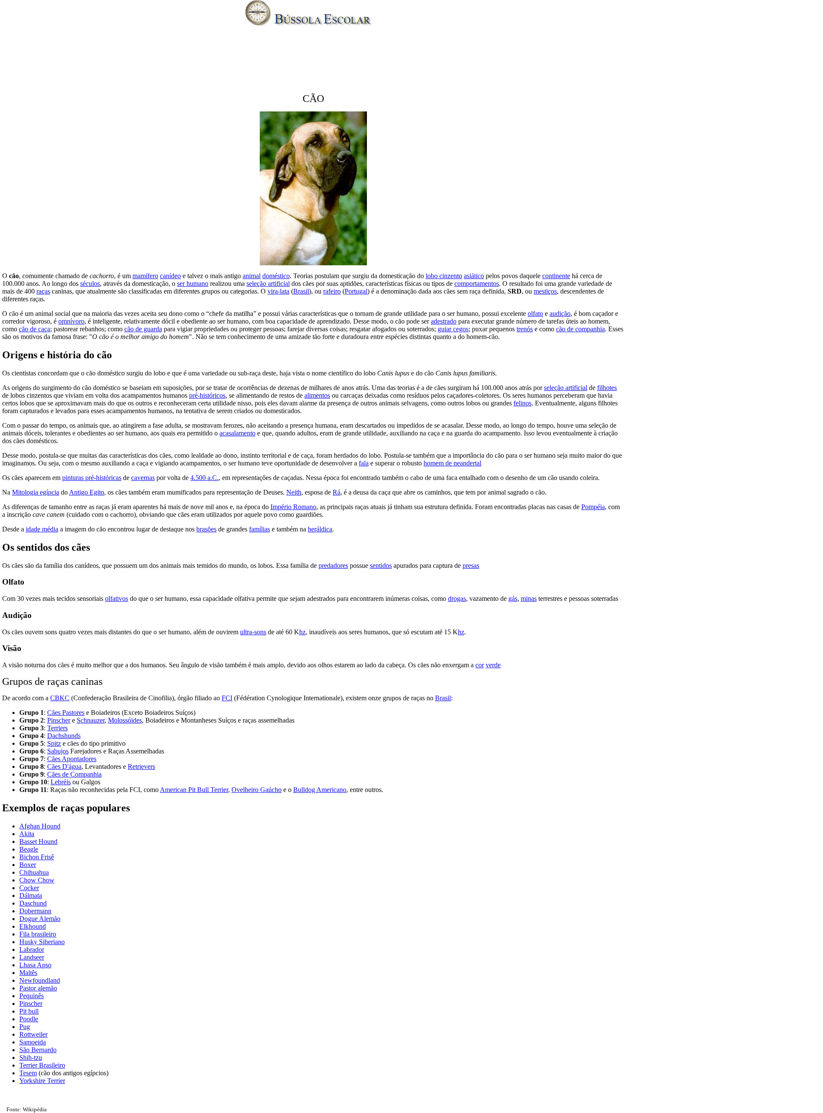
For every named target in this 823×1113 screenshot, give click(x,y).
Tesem (28, 1073)
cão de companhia (580, 329)
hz (302, 632)
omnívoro (71, 321)
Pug (24, 1026)
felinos (523, 403)
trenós (525, 329)
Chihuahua (34, 872)
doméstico (276, 275)
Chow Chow (36, 880)
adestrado (444, 321)
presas (471, 565)
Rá (336, 492)
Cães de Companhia (74, 774)
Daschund (33, 903)
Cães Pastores (65, 712)
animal (252, 275)
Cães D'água (64, 766)
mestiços (545, 291)
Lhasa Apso (35, 965)
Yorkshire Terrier (42, 1080)
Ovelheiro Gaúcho (256, 789)
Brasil (301, 291)
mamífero (145, 275)
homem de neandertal (452, 463)
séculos (90, 283)
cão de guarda (143, 329)
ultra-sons (253, 632)
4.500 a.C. (204, 477)
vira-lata (278, 291)
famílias (259, 529)
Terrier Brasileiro (42, 1065)
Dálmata (30, 895)
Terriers (57, 728)
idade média (42, 529)
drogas (457, 598)
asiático (474, 275)
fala (364, 463)
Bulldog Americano (319, 789)
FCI (227, 698)
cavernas (143, 477)
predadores (333, 565)
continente (556, 275)
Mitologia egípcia (35, 492)
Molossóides (125, 720)
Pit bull (29, 1011)
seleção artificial (268, 283)
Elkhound (32, 926)
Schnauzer (91, 720)
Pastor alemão (38, 988)
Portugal (356, 291)
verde (493, 665)
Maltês (28, 972)
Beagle (28, 849)
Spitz (54, 743)
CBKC (59, 698)
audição (560, 313)
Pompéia (593, 506)
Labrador (31, 949)
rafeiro (332, 291)
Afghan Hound (39, 826)
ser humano (192, 283)
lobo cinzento (444, 275)
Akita (26, 833)
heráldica (320, 529)
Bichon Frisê (36, 857)
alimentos (317, 395)
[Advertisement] (411, 62)
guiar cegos (453, 329)
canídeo (170, 275)
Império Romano (293, 506)
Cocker (29, 887)
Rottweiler (33, 1034)
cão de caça (34, 329)
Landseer (31, 957)
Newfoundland (39, 980)
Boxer (27, 864)
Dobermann (35, 911)
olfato (535, 313)
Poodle (28, 1019)
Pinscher (58, 720)
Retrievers (141, 766)
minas (529, 598)
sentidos (381, 565)
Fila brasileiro (37, 934)
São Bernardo (38, 1049)
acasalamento (237, 433)
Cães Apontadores (71, 758)
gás (512, 598)
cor (479, 665)
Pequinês (31, 995)
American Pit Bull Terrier (194, 789)
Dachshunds (64, 735)
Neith (293, 492)
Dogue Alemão (39, 918)
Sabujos (58, 751)
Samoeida (32, 1042)
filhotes (607, 387)
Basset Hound (38, 841)
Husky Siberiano (42, 941)
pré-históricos (207, 395)
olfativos (116, 598)
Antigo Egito (86, 492)
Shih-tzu (30, 1057)
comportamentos (476, 283)
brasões (206, 529)
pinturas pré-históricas (91, 477)
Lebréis (61, 782)
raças (43, 291)
